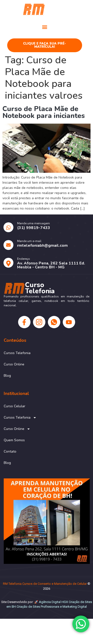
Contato (10, 451)
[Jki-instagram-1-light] (39, 322)
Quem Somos (14, 440)
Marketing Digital (74, 606)
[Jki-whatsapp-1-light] (54, 322)
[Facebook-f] (24, 322)
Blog (7, 375)
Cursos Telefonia (17, 353)
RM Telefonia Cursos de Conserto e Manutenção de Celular (45, 584)
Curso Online (14, 364)
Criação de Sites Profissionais (38, 606)
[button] (45, 27)
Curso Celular (14, 406)
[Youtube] (69, 322)
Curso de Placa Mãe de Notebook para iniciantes (43, 112)
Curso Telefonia (67, 9)
